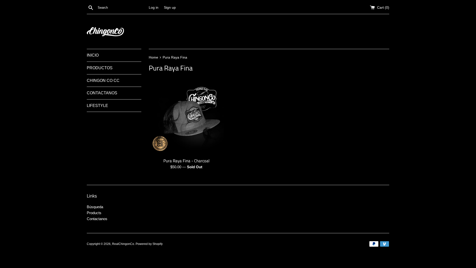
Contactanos (97, 219)
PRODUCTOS (100, 68)
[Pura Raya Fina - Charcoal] (186, 117)
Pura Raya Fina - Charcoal (186, 161)
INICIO (93, 55)
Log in (153, 7)
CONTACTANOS (102, 93)
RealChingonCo (123, 244)
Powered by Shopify (149, 244)
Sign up (170, 7)
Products (94, 213)
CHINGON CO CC (103, 80)
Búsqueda (95, 207)
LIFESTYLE (97, 105)
